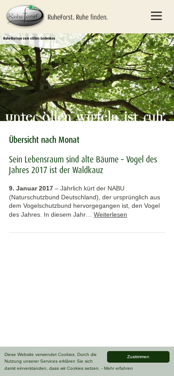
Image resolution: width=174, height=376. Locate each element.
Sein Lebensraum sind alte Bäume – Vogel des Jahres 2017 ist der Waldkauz (83, 165)
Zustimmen (138, 356)
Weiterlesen (110, 214)
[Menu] (157, 15)
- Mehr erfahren (117, 368)
